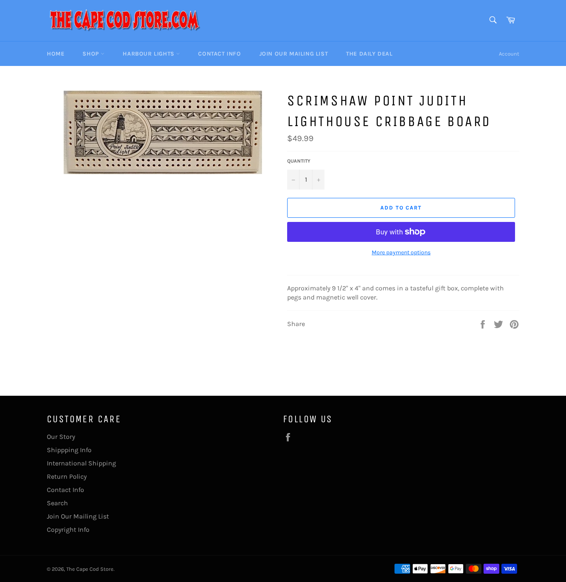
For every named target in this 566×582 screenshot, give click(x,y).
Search (57, 503)
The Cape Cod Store (90, 569)
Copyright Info (68, 529)
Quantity (298, 161)
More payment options (401, 252)
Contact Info (219, 53)
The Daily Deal (369, 53)
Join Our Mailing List (293, 53)
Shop (91, 53)
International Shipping (81, 463)
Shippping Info (69, 450)
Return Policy (67, 476)
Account (509, 54)
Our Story (61, 437)
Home (55, 53)
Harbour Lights (149, 53)
